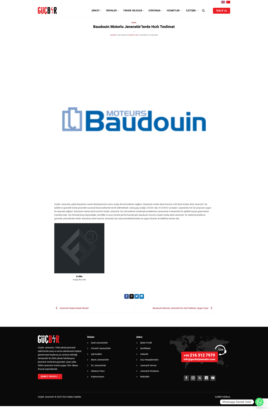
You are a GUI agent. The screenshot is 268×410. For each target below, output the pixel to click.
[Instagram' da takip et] (193, 378)
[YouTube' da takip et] (212, 378)
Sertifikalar (145, 348)
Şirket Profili (146, 343)
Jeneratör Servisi (148, 365)
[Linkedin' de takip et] (206, 378)
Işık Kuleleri (96, 354)
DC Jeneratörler (98, 365)
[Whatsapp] (259, 402)
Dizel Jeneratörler (99, 343)
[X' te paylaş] (131, 296)
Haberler (144, 354)
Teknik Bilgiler (132, 10)
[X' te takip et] (199, 378)
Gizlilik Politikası (222, 397)
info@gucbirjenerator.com (199, 359)
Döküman (154, 10)
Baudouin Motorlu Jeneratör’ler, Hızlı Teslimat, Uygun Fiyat (181, 308)
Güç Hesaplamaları (149, 359)
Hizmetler (173, 10)
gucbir (113, 35)
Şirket (96, 10)
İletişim (191, 10)
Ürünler (111, 10)
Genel (134, 22)
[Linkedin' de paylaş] (141, 296)
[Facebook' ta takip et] (186, 378)
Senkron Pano (98, 371)
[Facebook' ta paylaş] (126, 296)
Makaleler (145, 376)
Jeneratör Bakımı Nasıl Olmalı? (74, 308)
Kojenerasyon (97, 376)
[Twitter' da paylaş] (136, 296)
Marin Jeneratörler (100, 359)
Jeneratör (49, 397)
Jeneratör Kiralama (149, 371)
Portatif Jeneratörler (101, 348)
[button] (203, 11)
